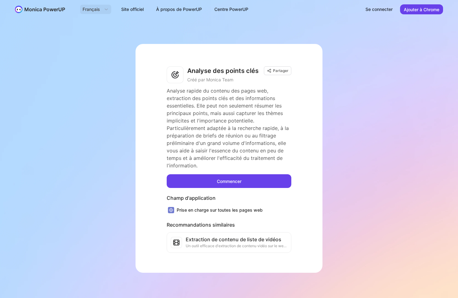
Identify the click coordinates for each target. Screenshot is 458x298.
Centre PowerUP (231, 9)
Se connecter (379, 9)
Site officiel (132, 9)
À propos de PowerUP (179, 9)
